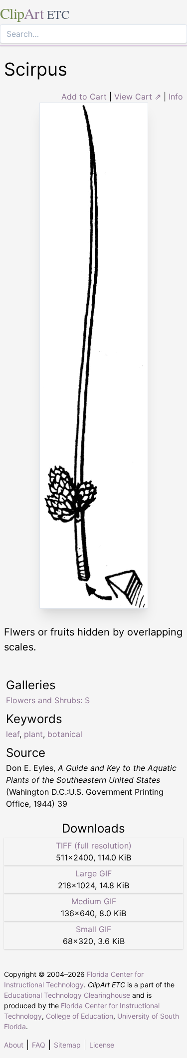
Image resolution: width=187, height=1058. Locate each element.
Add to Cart (84, 97)
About (13, 1045)
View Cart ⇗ (137, 97)
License (101, 1045)
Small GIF (93, 929)
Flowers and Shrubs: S (48, 700)
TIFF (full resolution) (94, 845)
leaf (12, 734)
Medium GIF (93, 901)
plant (33, 734)
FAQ (38, 1045)
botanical (64, 734)
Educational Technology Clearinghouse (67, 995)
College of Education (79, 1016)
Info (176, 97)
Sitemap (67, 1045)
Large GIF (93, 873)
